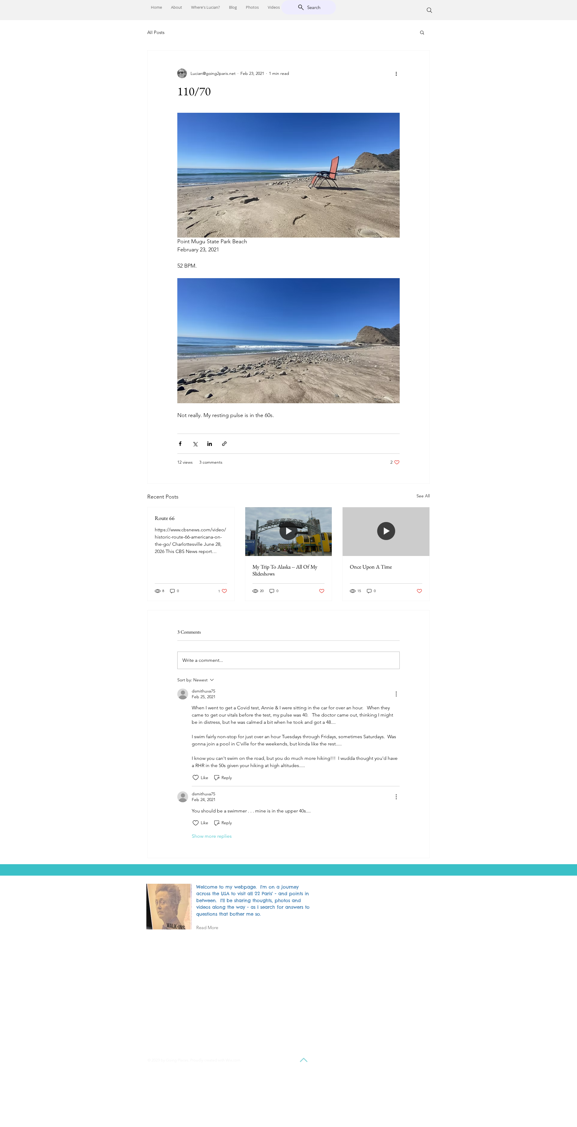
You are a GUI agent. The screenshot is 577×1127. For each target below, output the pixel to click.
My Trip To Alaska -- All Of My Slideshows (284, 570)
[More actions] (396, 73)
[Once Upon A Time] (386, 531)
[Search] (429, 10)
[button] (422, 32)
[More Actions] (396, 694)
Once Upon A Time (371, 566)
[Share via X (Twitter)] (195, 444)
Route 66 (165, 517)
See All (423, 496)
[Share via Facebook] (180, 444)
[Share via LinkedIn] (209, 444)
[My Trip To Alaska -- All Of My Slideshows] (288, 531)
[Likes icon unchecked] (196, 777)
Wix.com (233, 1060)
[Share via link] (224, 444)
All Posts (155, 32)
